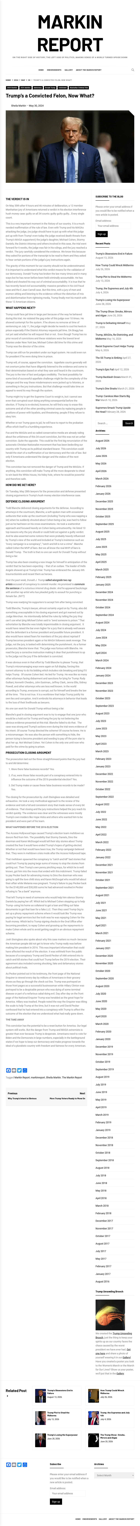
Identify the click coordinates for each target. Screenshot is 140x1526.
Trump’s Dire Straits (106, 388)
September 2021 (105, 887)
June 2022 (101, 819)
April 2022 (101, 834)
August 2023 (102, 713)
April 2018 (101, 1198)
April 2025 (101, 562)
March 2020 (102, 1023)
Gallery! (127, 1357)
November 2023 (104, 690)
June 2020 (101, 1001)
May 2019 (101, 1099)
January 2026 (103, 493)
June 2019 (101, 1092)
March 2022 (102, 842)
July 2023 (101, 721)
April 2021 (101, 925)
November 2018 (104, 1145)
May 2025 (101, 554)
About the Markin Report (88, 70)
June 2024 (101, 637)
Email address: (103, 220)
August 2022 (102, 804)
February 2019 (103, 1122)
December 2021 (104, 864)
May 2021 (101, 917)
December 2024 (104, 592)
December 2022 (104, 774)
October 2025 (103, 516)
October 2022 (103, 789)
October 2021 (103, 880)
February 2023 (103, 758)
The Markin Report (72, 1077)
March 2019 (102, 1114)
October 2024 (103, 607)
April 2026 (101, 471)
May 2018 (101, 1190)
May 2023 (101, 736)
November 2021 (104, 872)
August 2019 (102, 1076)
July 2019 (101, 1084)
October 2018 (103, 1152)
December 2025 (104, 501)
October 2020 (103, 970)
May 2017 (101, 1258)
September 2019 (105, 1069)
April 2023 (101, 743)
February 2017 (103, 1266)
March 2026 (102, 478)
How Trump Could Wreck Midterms (115, 265)
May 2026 (101, 463)
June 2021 (101, 910)
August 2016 (102, 1281)
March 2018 (102, 1205)
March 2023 (102, 751)
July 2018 (101, 1175)
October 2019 (103, 1061)
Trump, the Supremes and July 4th (114, 288)
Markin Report (70, 32)
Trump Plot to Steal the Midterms (114, 276)
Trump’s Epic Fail (105, 369)
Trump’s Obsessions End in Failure (114, 253)
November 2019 (104, 1054)
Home (41, 70)
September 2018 (105, 1160)
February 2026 (103, 486)
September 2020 (105, 978)
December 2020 (104, 955)
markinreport (38, 1077)
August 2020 (102, 986)
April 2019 (101, 1107)
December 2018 (104, 1137)
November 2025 (104, 509)
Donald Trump (50, 88)
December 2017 (104, 1220)
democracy (38, 88)
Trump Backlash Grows (108, 377)
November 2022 (104, 781)
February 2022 (103, 849)
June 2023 (101, 728)
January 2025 (103, 584)
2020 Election (12, 88)
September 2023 (105, 705)
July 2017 (101, 1251)
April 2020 (101, 1016)
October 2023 (103, 698)
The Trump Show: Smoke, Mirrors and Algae (112, 1436)
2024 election (25, 88)
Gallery (69, 70)
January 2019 (103, 1130)
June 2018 (101, 1183)
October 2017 (103, 1236)
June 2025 (101, 546)
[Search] (133, 70)
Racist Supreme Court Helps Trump (115, 346)
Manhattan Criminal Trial (79, 88)
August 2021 (102, 895)
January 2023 (103, 766)
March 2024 (102, 660)
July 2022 (101, 811)
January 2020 (103, 1039)
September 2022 (105, 796)
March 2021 (102, 933)
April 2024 (101, 652)
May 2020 (101, 1008)
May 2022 (101, 827)
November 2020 (104, 963)
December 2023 (104, 683)
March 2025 (102, 569)
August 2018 (102, 1167)
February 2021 (103, 940)
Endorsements (54, 70)
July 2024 (101, 630)
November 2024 (104, 599)
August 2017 (102, 1243)
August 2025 (102, 531)
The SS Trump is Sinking (109, 357)
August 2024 (102, 622)
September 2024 (105, 615)
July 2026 (101, 448)
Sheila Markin (18, 105)
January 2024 (103, 675)
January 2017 (103, 1274)
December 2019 (104, 1046)
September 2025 (105, 524)
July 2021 (101, 902)
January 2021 (103, 948)
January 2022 (103, 857)
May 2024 (101, 645)
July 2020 (101, 993)
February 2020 (103, 1031)
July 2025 (101, 539)
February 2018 (103, 1213)
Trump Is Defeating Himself (110, 323)
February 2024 (103, 668)
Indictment (63, 88)
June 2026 (101, 456)
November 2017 (104, 1228)
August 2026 (102, 440)
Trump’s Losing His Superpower (113, 300)
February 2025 (103, 577)
